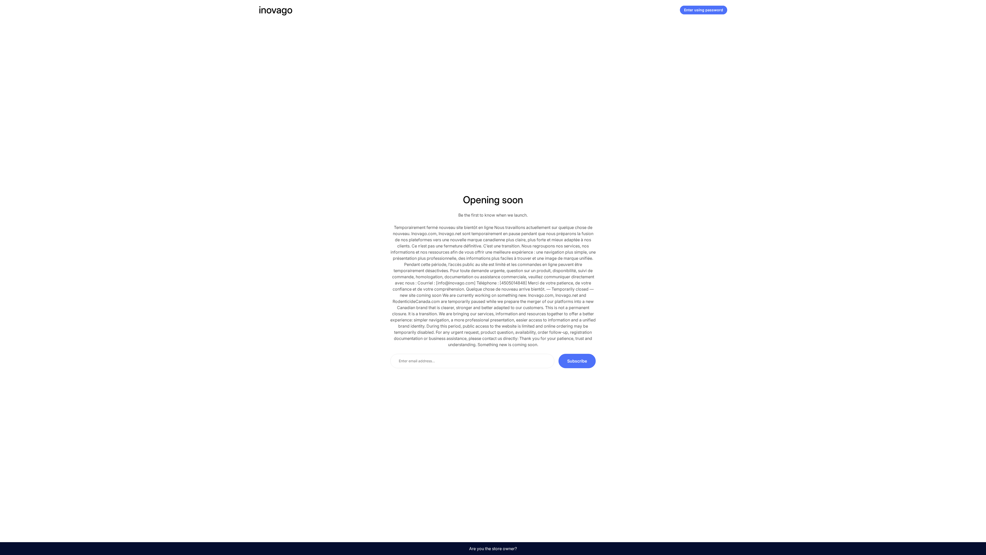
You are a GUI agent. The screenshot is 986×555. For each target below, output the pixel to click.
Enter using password (703, 10)
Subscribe (577, 361)
